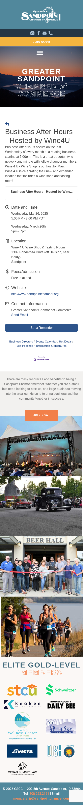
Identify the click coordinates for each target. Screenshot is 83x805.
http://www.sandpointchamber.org (35, 294)
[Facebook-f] (38, 33)
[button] (39, 52)
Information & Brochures (50, 345)
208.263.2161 (39, 794)
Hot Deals (65, 341)
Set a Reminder (41, 327)
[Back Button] (7, 124)
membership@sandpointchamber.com (41, 798)
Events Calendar (46, 341)
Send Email (19, 315)
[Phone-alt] (51, 33)
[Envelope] (45, 33)
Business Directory (21, 341)
